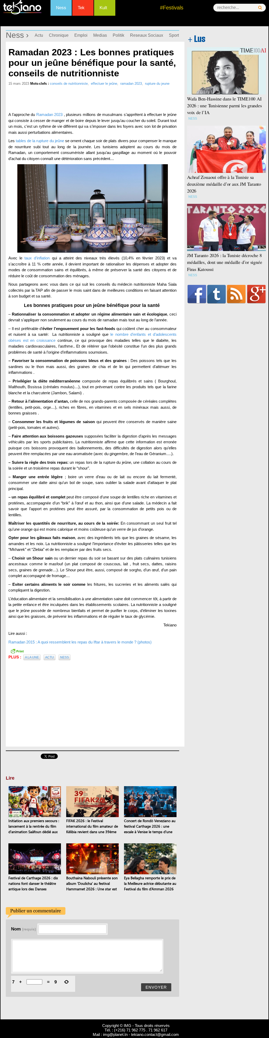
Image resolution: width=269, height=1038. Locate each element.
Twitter (216, 294)
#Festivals (171, 7)
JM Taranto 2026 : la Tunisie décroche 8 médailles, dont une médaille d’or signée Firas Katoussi (224, 262)
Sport (174, 35)
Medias (100, 35)
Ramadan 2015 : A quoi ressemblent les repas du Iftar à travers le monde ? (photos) (80, 642)
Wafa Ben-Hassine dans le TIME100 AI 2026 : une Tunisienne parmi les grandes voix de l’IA (224, 105)
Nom (23, 929)
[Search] (260, 8)
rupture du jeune (157, 84)
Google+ (256, 294)
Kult (103, 7)
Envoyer (156, 987)
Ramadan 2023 (49, 114)
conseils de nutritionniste (69, 84)
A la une (32, 657)
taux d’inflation (37, 258)
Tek (81, 7)
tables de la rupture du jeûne (39, 141)
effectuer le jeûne (104, 84)
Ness (61, 7)
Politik (118, 35)
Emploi (80, 35)
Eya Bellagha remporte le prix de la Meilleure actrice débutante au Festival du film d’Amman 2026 (150, 883)
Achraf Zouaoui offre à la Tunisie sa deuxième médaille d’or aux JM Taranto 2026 (224, 184)
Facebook (197, 294)
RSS (236, 294)
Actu (39, 35)
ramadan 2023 (131, 84)
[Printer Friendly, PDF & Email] (17, 650)
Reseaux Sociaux (146, 35)
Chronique (59, 35)
